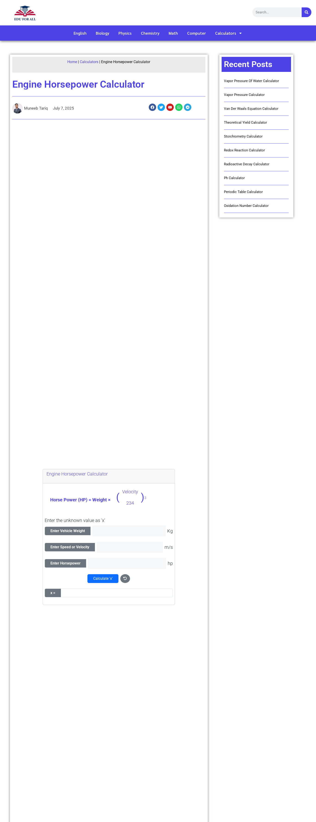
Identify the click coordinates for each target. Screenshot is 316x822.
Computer (196, 33)
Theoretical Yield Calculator (245, 122)
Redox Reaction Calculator (244, 150)
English (80, 33)
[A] (117, 593)
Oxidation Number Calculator (246, 206)
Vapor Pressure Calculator (244, 95)
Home (72, 62)
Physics (125, 33)
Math (173, 33)
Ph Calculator (234, 178)
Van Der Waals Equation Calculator (251, 109)
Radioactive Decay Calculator (246, 164)
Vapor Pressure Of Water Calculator (251, 81)
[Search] (306, 12)
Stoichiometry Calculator (243, 136)
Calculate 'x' (103, 578)
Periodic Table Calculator (243, 192)
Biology (102, 33)
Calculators (225, 33)
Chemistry (150, 33)
